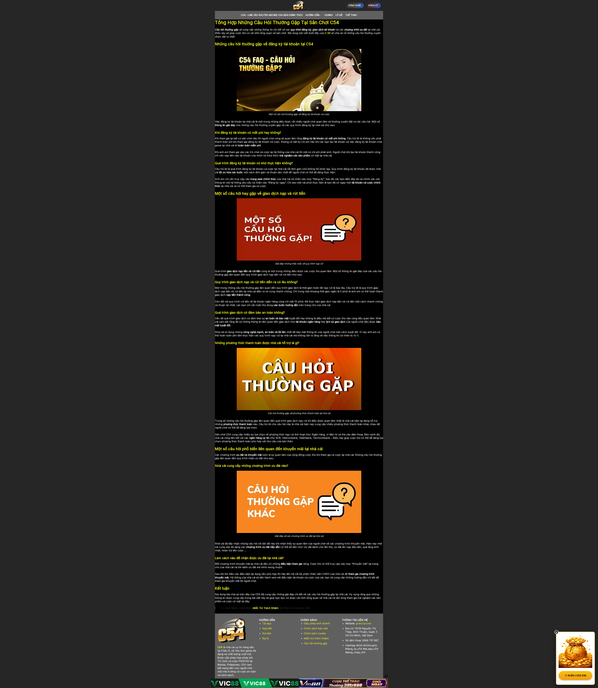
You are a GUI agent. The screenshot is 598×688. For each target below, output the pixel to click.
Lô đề (339, 15)
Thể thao (351, 15)
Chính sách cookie (315, 633)
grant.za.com (363, 623)
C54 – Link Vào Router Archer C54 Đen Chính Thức (272, 15)
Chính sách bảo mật (316, 628)
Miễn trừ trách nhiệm (316, 638)
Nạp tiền (267, 628)
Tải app (266, 623)
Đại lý (265, 638)
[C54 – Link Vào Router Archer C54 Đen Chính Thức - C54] (299, 5)
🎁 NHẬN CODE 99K (575, 675)
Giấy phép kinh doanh (317, 623)
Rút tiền (266, 633)
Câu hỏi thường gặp (315, 643)
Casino (328, 15)
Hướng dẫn (313, 15)
